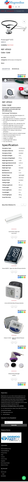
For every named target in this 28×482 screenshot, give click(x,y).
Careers (3, 456)
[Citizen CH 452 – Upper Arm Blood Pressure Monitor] (14, 325)
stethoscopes (10, 60)
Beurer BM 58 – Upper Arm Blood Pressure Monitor (14, 268)
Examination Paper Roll (14, 231)
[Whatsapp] (22, 76)
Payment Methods (5, 450)
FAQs (2, 454)
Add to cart (12, 236)
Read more (12, 271)
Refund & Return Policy (6, 448)
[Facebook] (18, 76)
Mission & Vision (4, 465)
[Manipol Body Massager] (14, 361)
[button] (24, 21)
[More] (24, 76)
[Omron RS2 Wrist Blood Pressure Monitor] (14, 290)
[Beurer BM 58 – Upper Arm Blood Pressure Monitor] (14, 255)
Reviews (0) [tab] (15, 69)
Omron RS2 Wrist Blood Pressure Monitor (14, 303)
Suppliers (3, 461)
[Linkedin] (20, 76)
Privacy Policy (4, 452)
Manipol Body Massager (14, 373)
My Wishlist (3, 476)
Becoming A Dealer (5, 463)
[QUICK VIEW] (15, 236)
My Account (3, 472)
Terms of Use (4, 459)
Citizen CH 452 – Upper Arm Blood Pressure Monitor (14, 338)
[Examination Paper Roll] (14, 219)
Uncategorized (10, 11)
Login (3, 474)
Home (2, 11)
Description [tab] (6, 69)
